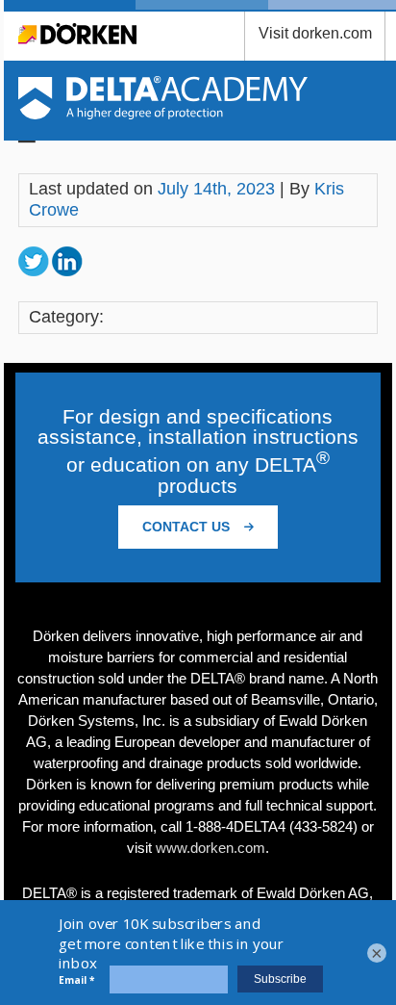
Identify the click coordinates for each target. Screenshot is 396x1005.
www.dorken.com (210, 847)
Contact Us (188, 526)
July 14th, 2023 (216, 188)
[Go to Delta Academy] (163, 113)
